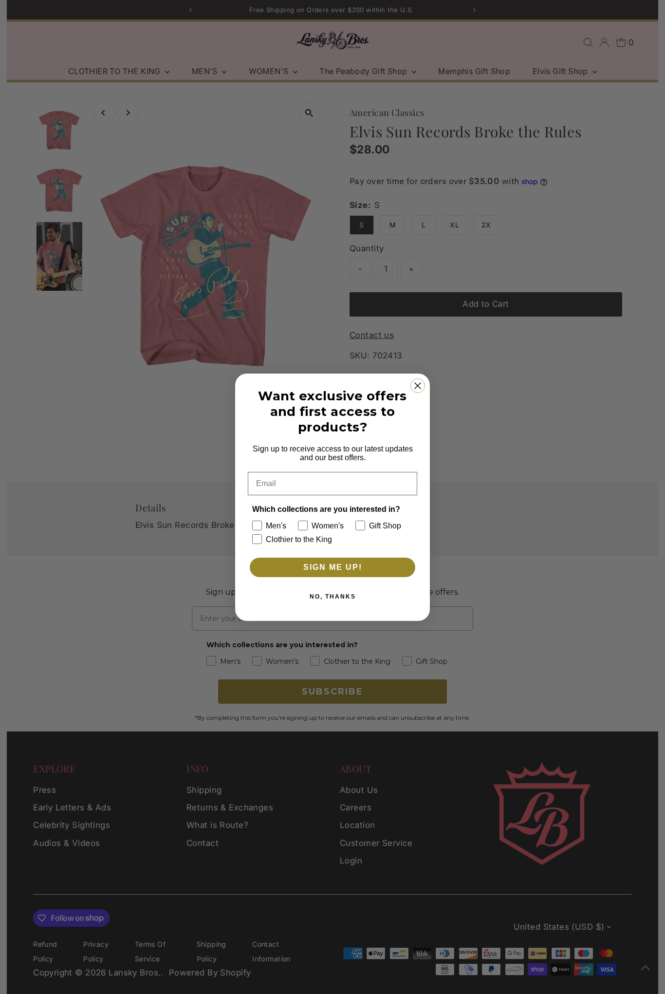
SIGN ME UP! (332, 567)
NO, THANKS (333, 596)
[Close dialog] (417, 385)
